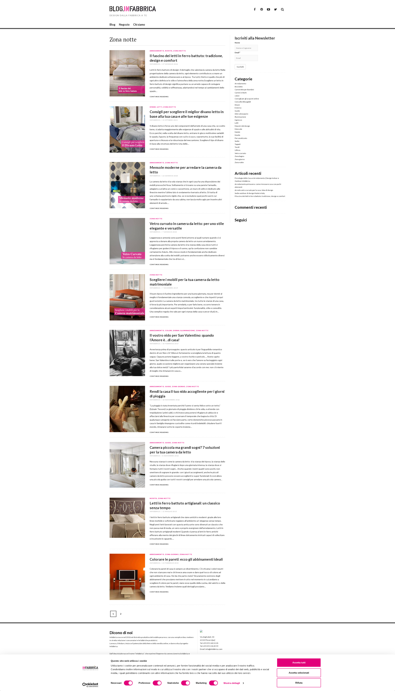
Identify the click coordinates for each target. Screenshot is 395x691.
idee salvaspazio (241, 114)
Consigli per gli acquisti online (247, 99)
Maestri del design (242, 126)
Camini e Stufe (241, 92)
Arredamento (157, 51)
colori (168, 330)
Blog (112, 24)
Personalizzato (241, 138)
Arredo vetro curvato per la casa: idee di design (254, 190)
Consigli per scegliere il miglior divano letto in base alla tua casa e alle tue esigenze (187, 114)
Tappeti (238, 144)
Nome (237, 43)
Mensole (238, 129)
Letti (159, 107)
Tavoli (237, 147)
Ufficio (237, 150)
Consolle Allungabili (243, 102)
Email (237, 52)
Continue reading (159, 97)
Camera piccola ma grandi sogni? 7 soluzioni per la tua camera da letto (185, 449)
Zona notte (179, 51)
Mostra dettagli (232, 683)
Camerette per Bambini (244, 89)
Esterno (238, 108)
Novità (168, 51)
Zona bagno (239, 156)
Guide (168, 386)
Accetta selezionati (299, 672)
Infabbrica (155, 64)
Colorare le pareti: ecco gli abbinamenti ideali (186, 559)
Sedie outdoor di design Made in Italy (250, 193)
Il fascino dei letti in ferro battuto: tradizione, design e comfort (260, 196)
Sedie (237, 141)
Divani (153, 107)
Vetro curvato (240, 153)
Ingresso (238, 120)
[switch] (157, 683)
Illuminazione (187, 330)
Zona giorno (178, 386)
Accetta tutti (299, 662)
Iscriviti (240, 66)
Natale (237, 132)
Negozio (124, 24)
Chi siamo (139, 24)
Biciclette (239, 86)
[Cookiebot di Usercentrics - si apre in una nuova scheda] (90, 685)
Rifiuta (298, 682)
